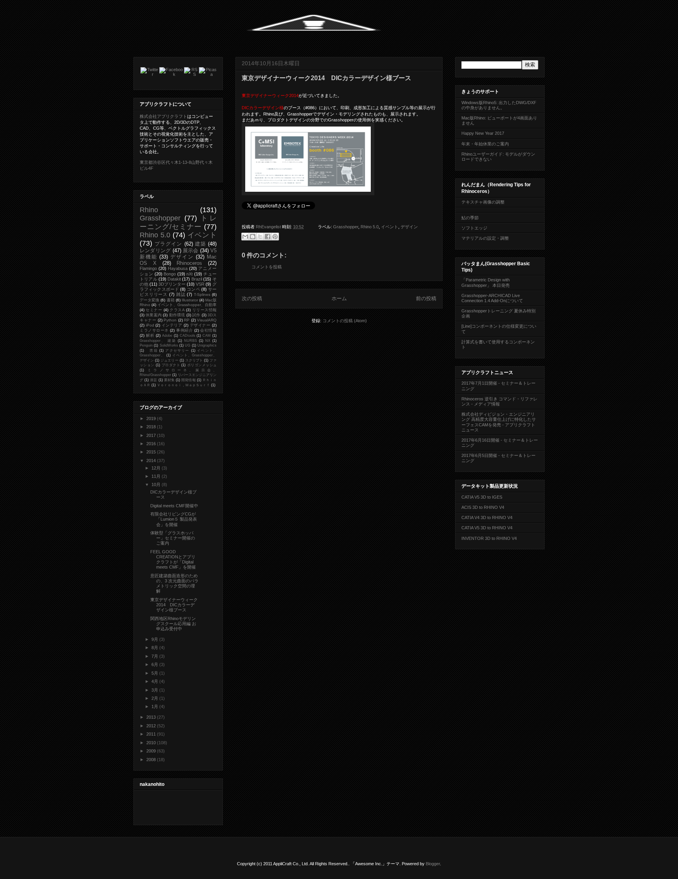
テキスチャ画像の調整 (483, 202)
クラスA (177, 310)
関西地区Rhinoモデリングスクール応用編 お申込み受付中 (173, 623)
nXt (189, 274)
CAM (206, 336)
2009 (151, 751)
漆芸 (153, 380)
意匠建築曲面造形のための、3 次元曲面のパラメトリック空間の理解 (174, 583)
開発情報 (188, 380)
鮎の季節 (470, 217)
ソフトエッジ (474, 228)
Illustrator (190, 300)
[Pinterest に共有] (275, 236)
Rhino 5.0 (370, 226)
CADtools (187, 336)
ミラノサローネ (154, 330)
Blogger (433, 863)
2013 (151, 717)
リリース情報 (204, 310)
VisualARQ (207, 320)
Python (170, 320)
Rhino (149, 210)
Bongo (170, 274)
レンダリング (155, 250)
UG (187, 345)
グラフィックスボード (178, 287)
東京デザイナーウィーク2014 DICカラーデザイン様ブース (174, 604)
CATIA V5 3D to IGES (481, 497)
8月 (155, 647)
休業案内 (154, 315)
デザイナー (200, 325)
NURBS (190, 341)
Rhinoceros (189, 263)
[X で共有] (260, 236)
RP (187, 320)
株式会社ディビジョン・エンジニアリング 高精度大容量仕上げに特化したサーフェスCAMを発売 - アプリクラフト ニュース (498, 422)
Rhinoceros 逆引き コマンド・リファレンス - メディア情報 (499, 401)
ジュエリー (169, 360)
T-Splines (202, 294)
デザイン (409, 226)
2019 (151, 418)
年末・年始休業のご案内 (485, 143)
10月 (156, 484)
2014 (151, 460)
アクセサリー (177, 350)
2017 (151, 435)
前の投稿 (426, 298)
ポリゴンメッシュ (202, 365)
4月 (155, 681)
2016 (151, 443)
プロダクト (171, 365)
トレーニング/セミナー (178, 222)
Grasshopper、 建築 (158, 341)
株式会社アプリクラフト (163, 116)
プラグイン (168, 244)
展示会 (191, 250)
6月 (155, 664)
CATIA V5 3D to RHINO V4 (486, 527)
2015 (151, 452)
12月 (156, 468)
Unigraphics (207, 345)
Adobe (167, 336)
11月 (156, 476)
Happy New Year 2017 (482, 133)
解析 (150, 335)
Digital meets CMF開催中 (174, 505)
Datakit (174, 279)
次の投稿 (252, 298)
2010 (151, 742)
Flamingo (148, 268)
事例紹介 (184, 330)
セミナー (154, 310)
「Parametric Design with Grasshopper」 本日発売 (485, 282)
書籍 (171, 300)
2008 (151, 759)
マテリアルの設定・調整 (485, 238)
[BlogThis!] (253, 236)
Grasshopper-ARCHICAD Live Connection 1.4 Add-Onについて (492, 298)
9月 (155, 639)
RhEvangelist (269, 226)
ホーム (339, 298)
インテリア (172, 325)
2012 (151, 725)
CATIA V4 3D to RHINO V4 (486, 517)
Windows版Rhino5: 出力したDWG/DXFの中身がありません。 (498, 105)
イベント (389, 226)
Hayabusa (178, 268)
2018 (151, 426)
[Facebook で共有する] (268, 236)
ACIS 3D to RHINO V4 (482, 507)
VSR (200, 284)
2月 (155, 698)
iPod (150, 325)
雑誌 (181, 294)
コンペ (193, 289)
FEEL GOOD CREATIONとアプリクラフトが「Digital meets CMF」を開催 (173, 559)
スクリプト (194, 360)
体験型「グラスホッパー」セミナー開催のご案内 (172, 537)
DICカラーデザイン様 (263, 107)
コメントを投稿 (267, 266)
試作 (196, 315)
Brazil (196, 279)
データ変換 (149, 300)
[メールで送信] (245, 236)
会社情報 (208, 330)
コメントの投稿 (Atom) (345, 320)
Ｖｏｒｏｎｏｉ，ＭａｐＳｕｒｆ (183, 385)
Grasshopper (345, 226)
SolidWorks (169, 345)
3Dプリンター (172, 284)
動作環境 (177, 315)
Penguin (146, 345)
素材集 (169, 380)
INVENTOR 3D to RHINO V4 (489, 538)
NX (207, 341)
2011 (151, 734)
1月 (155, 706)
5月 (155, 673)
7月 (155, 656)
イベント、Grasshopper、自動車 (187, 305)
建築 (200, 244)
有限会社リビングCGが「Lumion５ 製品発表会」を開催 (173, 519)
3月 (155, 690)
